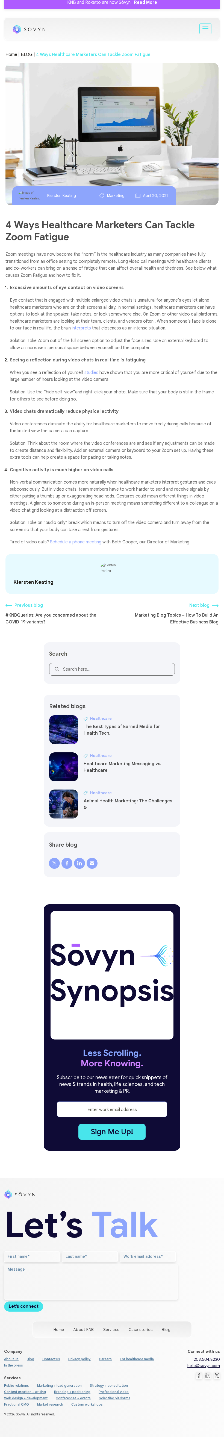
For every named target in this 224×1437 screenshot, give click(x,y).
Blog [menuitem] (166, 1329)
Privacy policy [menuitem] (79, 1359)
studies (91, 372)
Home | (12, 54)
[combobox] (112, 669)
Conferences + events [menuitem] (73, 1398)
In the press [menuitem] (13, 1365)
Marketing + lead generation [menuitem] (59, 1385)
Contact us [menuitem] (51, 1359)
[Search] (56, 670)
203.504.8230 (207, 1359)
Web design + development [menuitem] (26, 1398)
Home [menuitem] (59, 1329)
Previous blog (28, 605)
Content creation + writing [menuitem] (25, 1392)
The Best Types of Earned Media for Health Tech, (122, 730)
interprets (81, 328)
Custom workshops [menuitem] (87, 1404)
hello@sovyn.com (203, 1365)
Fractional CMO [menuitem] (16, 1404)
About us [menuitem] (11, 1359)
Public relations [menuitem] (16, 1385)
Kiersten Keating (61, 195)
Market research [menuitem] (50, 1404)
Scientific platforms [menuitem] (114, 1398)
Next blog (199, 605)
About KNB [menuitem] (83, 1329)
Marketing (116, 195)
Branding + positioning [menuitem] (72, 1392)
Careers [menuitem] (105, 1359)
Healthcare (101, 718)
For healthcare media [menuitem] (137, 1359)
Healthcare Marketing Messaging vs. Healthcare (122, 767)
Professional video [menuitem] (114, 1392)
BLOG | (28, 54)
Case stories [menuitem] (140, 1329)
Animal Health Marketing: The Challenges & (128, 804)
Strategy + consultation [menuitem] (109, 1385)
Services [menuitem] (111, 1329)
